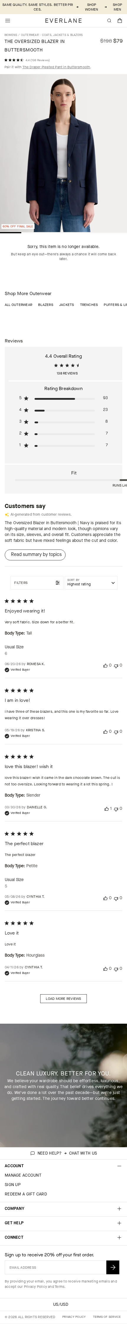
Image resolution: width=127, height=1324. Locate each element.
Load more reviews (63, 998)
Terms (59, 1286)
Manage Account (23, 1175)
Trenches (89, 304)
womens (10, 35)
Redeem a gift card (26, 1194)
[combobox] (91, 582)
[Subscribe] (112, 1267)
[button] (120, 20)
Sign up (13, 1185)
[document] (63, 154)
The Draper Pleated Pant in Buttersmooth (56, 67)
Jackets (66, 304)
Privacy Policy (35, 1286)
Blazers (45, 304)
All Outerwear (18, 304)
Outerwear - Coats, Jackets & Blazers (52, 35)
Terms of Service (107, 1317)
